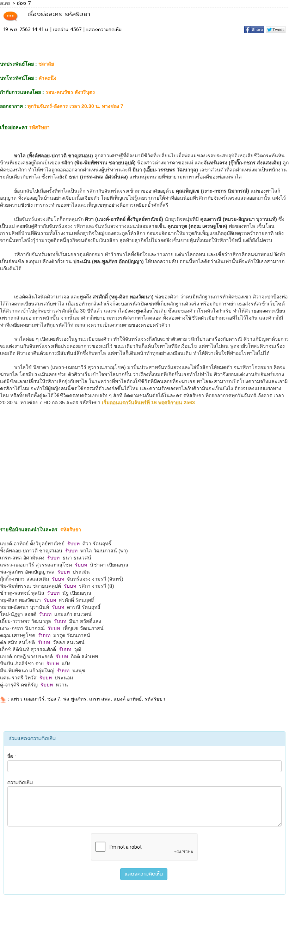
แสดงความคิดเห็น (104, 29)
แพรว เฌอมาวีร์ (27, 699)
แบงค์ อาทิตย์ (127, 699)
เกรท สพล (100, 699)
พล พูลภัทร (74, 699)
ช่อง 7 (53, 699)
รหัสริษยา (154, 699)
